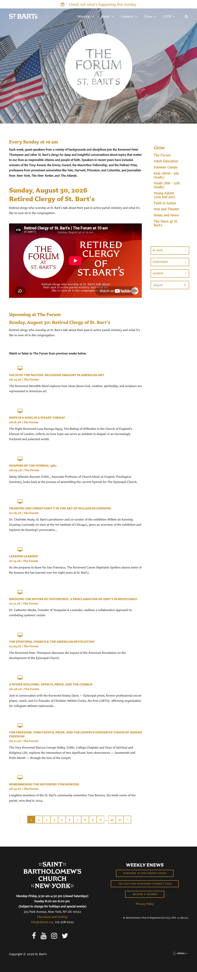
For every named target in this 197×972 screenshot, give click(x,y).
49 (112, 819)
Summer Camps (166, 167)
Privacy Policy (145, 904)
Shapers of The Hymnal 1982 (33, 465)
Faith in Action (165, 203)
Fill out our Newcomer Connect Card (145, 883)
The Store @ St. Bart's (166, 223)
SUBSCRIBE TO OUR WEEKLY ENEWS (145, 873)
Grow (159, 147)
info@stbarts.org (42, 922)
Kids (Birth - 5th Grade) (166, 175)
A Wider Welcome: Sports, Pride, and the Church (50, 684)
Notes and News (166, 215)
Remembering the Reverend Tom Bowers (44, 784)
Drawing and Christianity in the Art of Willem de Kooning (60, 508)
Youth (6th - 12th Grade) (167, 185)
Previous (23, 819)
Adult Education (166, 161)
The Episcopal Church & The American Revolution (51, 641)
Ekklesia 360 (180, 953)
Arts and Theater (166, 209)
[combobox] (170, 250)
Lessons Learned (23, 556)
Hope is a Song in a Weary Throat (37, 417)
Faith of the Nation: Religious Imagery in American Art (56, 375)
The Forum (31, 379)
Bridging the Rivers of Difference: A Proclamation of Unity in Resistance (73, 599)
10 (100, 819)
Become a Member (144, 894)
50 (119, 819)
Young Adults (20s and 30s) (164, 195)
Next (127, 819)
